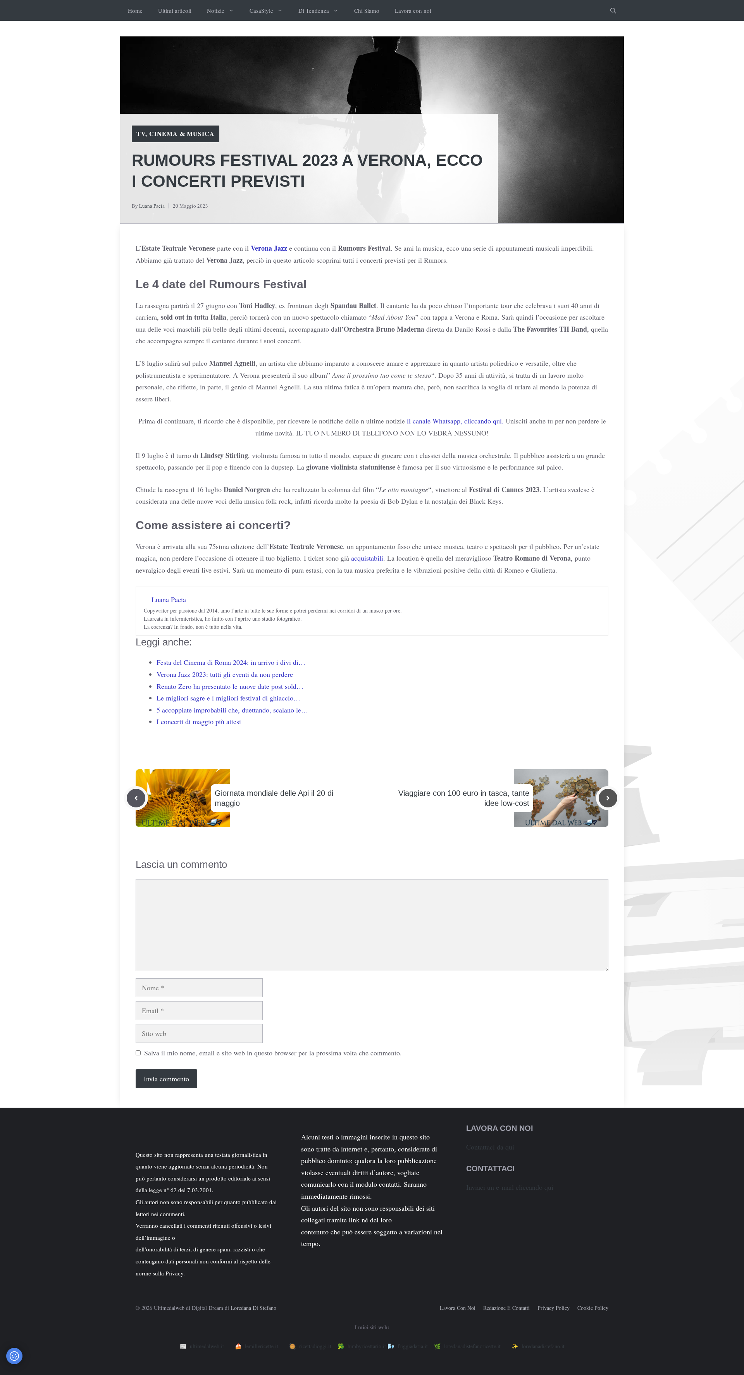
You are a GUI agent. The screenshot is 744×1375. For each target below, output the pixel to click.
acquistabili (367, 558)
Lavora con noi (413, 10)
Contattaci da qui (490, 1146)
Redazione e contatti (506, 1307)
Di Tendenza (313, 10)
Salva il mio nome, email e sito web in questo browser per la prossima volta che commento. (273, 1052)
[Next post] (608, 798)
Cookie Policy (592, 1307)
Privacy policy (553, 1307)
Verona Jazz (270, 248)
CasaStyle (261, 10)
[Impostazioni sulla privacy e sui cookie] (14, 1356)
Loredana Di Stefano (253, 1307)
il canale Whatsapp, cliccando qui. (455, 420)
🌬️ (408, 1346)
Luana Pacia (152, 205)
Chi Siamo (366, 10)
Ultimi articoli (174, 10)
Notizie (215, 10)
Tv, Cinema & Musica (175, 133)
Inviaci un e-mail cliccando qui (509, 1187)
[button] (613, 10)
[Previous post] (136, 798)
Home (135, 10)
